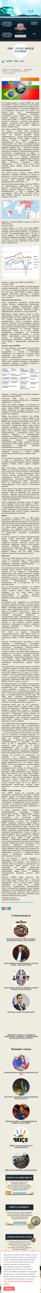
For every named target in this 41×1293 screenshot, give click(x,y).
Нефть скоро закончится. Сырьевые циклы (21, 1170)
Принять (9, 1289)
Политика (28, 69)
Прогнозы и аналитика (34, 23)
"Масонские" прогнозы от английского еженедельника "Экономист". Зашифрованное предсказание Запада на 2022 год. (21, 1036)
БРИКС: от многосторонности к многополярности (21, 1146)
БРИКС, (9, 61)
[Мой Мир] (9, 908)
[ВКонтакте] (3, 908)
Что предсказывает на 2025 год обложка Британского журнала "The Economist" (21, 939)
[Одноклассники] (6, 908)
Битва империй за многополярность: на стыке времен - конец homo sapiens (21, 964)
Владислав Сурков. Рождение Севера (21, 1012)
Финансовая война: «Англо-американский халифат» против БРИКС (21, 1122)
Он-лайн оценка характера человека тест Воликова (7, 24)
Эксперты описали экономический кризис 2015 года (21, 1073)
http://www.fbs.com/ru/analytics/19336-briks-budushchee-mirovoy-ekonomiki (18, 902)
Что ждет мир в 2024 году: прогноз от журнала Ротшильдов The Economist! (21, 988)
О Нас (34, 34)
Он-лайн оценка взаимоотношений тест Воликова (7, 34)
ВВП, (16, 61)
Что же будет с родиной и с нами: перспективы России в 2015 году (21, 1097)
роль (22, 61)
